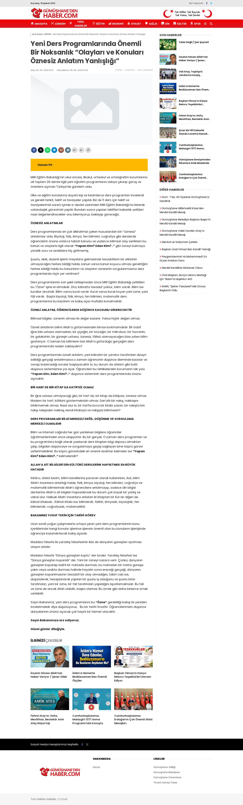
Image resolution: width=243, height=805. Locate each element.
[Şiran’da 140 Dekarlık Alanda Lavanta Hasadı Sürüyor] (168, 137)
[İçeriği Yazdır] (68, 150)
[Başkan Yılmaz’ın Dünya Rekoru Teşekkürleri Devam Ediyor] (133, 657)
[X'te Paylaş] (41, 150)
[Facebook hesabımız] (206, 3)
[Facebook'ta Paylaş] (34, 150)
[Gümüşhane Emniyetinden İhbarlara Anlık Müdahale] (168, 166)
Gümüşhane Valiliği (164, 767)
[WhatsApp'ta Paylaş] (47, 150)
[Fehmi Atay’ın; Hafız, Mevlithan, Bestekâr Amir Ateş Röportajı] (50, 700)
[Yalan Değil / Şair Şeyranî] (168, 49)
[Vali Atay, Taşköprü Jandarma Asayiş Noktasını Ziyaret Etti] (168, 78)
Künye (96, 767)
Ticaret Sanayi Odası (165, 782)
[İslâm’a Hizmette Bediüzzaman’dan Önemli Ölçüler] (91, 657)
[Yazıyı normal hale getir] (88, 150)
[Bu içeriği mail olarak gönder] (61, 150)
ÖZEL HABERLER (145, 70)
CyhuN (63, 799)
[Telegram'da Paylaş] (54, 150)
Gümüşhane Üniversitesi (167, 777)
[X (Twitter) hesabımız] (211, 3)
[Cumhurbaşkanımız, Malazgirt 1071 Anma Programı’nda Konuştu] (91, 700)
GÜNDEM (129, 70)
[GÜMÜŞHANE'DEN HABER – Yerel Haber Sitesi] (54, 17)
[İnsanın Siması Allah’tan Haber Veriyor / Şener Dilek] (50, 657)
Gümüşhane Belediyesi (166, 772)
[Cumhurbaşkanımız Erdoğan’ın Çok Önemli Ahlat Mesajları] (133, 700)
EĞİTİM (118, 70)
